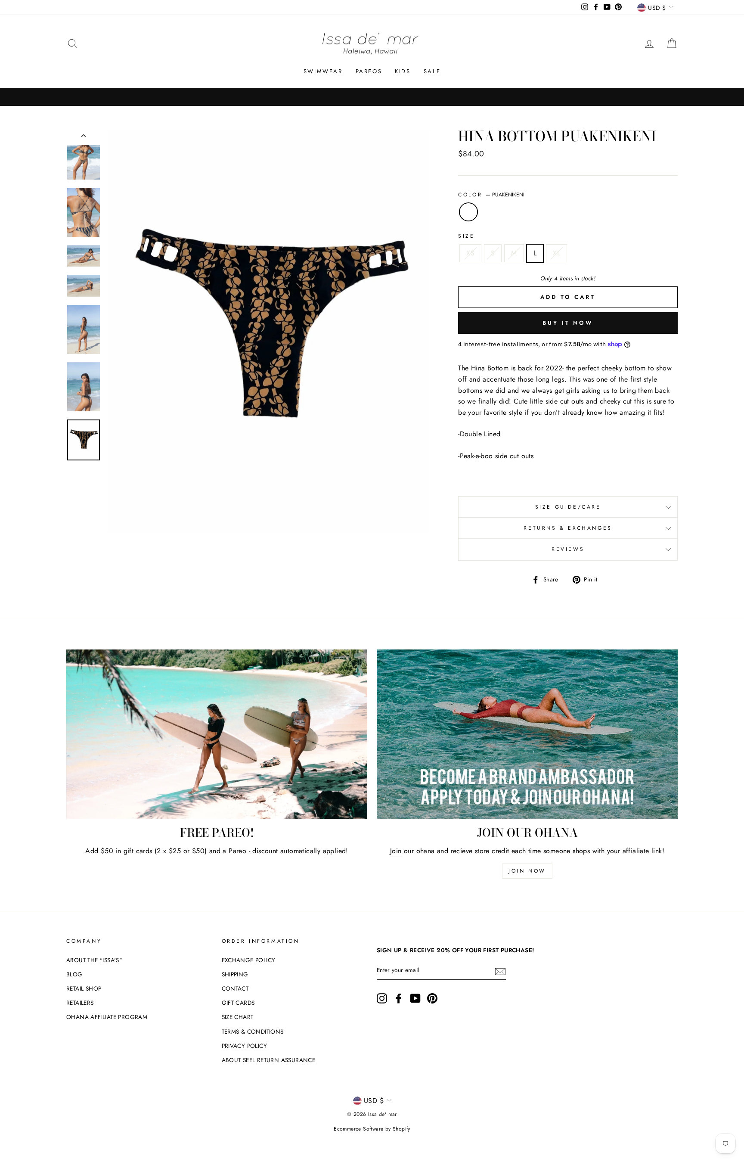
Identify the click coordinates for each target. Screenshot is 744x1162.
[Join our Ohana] (527, 734)
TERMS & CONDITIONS (253, 1031)
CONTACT (235, 988)
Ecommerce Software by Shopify (372, 1129)
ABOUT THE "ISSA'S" (94, 960)
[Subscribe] (500, 970)
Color (491, 195)
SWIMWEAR (323, 71)
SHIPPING (235, 974)
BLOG (74, 974)
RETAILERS (80, 1002)
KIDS (402, 71)
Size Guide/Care (568, 507)
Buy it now (567, 323)
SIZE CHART (238, 1017)
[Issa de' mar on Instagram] (382, 998)
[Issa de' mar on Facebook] (399, 998)
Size (466, 236)
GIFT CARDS (238, 1002)
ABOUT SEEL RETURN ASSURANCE (269, 1060)
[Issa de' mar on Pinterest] (432, 998)
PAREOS (369, 71)
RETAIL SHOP (83, 988)
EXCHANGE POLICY (249, 960)
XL (556, 253)
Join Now (527, 871)
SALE (432, 71)
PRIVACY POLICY (244, 1045)
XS (470, 253)
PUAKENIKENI (468, 212)
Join (396, 851)
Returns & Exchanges (568, 528)
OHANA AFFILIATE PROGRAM (106, 1017)
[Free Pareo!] (216, 734)
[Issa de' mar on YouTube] (415, 998)
